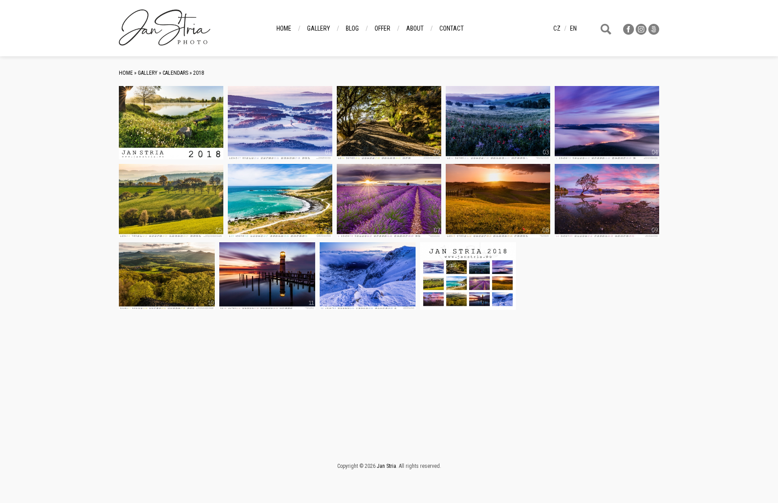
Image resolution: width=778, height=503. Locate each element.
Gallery (318, 28)
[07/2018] (389, 200)
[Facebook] (628, 32)
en (573, 28)
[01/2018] (280, 122)
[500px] (653, 32)
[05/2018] (171, 200)
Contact (451, 28)
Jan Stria (386, 466)
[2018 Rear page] (468, 276)
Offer (382, 28)
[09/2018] (607, 200)
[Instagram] (641, 32)
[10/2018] (167, 276)
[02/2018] (389, 122)
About (415, 28)
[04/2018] (607, 122)
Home (283, 28)
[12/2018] (368, 276)
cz (557, 28)
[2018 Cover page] (171, 122)
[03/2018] (498, 122)
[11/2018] (267, 276)
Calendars (175, 73)
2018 (198, 73)
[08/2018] (498, 200)
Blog (352, 28)
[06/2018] (280, 200)
